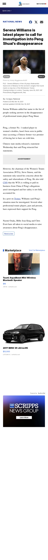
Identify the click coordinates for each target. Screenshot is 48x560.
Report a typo (8, 233)
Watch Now (41, 4)
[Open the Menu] (4, 4)
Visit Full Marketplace (37, 250)
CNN (5, 182)
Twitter (17, 198)
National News (12, 21)
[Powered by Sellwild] (41, 393)
